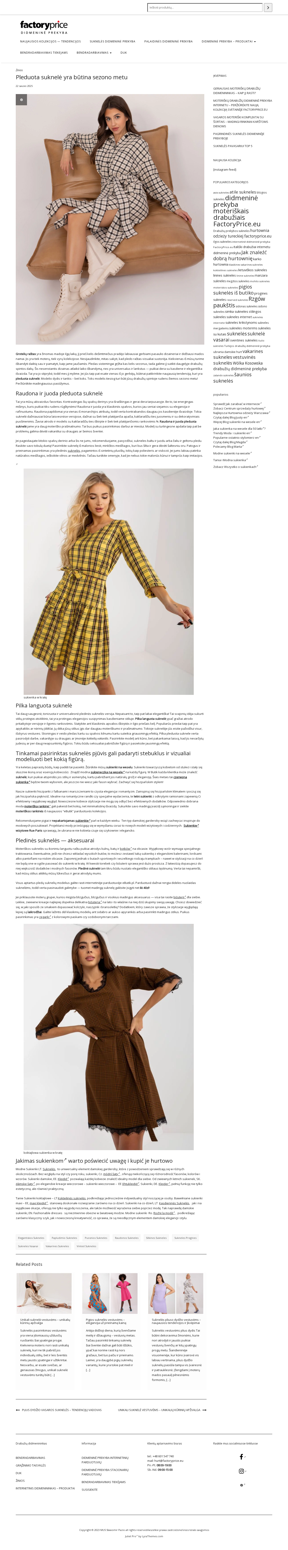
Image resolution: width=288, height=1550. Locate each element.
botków (125, 849)
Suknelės (49, 1169)
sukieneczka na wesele (107, 772)
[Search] (268, 7)
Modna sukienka (234, 460)
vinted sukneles (86, 1246)
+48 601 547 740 (163, 1456)
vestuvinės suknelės (234, 360)
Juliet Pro (130, 1536)
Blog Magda (238, 442)
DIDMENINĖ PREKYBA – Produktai (228, 41)
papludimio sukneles (64, 1238)
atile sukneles (243, 192)
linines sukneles (224, 275)
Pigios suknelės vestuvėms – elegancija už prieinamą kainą (106, 1321)
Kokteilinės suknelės (72, 1198)
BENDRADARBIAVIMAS (93, 53)
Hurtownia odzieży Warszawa (248, 413)
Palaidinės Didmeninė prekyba (168, 41)
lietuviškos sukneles (252, 270)
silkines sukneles (156, 1238)
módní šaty (110, 1174)
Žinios (19, 70)
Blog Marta (234, 447)
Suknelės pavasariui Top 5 (232, 146)
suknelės (74, 451)
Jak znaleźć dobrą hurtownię (240, 255)
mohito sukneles (260, 281)
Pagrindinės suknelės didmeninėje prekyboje (238, 136)
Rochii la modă (163, 1213)
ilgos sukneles (222, 242)
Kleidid (62, 1179)
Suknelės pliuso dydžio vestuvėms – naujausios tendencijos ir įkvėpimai (176, 1321)
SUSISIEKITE (90, 1490)
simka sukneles (236, 311)
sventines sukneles (244, 340)
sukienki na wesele (237, 453)
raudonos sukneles (126, 1238)
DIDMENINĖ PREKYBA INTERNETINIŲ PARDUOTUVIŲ (105, 1460)
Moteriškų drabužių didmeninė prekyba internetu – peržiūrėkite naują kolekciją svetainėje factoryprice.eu (242, 105)
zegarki (44, 917)
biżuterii (178, 897)
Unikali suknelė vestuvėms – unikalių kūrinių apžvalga (45, 1321)
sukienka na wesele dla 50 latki (241, 429)
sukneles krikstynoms (241, 322)
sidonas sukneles (246, 306)
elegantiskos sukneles (31, 1238)
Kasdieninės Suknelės (174, 1203)
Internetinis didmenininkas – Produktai (45, 1488)
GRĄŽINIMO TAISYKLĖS (31, 1465)
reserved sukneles (237, 300)
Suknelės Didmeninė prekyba (112, 41)
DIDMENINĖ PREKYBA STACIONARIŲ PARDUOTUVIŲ (105, 1472)
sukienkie (82, 821)
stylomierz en (249, 438)
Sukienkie (190, 825)
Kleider (163, 1184)
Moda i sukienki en (237, 433)
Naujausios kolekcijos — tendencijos (50, 41)
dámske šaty (24, 1184)
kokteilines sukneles (225, 270)
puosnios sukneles (96, 1238)
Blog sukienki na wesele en (241, 422)
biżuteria (94, 902)
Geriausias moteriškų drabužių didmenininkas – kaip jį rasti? (236, 90)
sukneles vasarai (28, 1246)
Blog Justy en (238, 417)
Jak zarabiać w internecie (243, 404)
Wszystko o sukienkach (240, 467)
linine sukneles (245, 275)
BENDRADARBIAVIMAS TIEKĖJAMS (44, 53)
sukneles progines (185, 1238)
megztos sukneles (238, 281)
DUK (124, 53)
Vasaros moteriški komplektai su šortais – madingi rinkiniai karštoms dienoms (240, 121)
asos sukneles (221, 192)
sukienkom (49, 1160)
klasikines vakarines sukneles (246, 264)
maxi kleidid (38, 1203)
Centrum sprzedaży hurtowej (244, 408)
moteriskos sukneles (225, 287)
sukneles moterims (243, 328)
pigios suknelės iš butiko (233, 289)
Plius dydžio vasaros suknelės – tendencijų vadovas (62, 1410)
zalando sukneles (223, 375)
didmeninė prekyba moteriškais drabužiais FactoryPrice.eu (237, 210)
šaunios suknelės (232, 377)
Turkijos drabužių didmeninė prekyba (247, 346)
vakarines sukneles (57, 1246)
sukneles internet (239, 317)
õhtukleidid (129, 1184)
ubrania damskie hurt (227, 352)
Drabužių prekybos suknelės (231, 231)
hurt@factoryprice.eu (168, 1461)
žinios (20, 1481)
